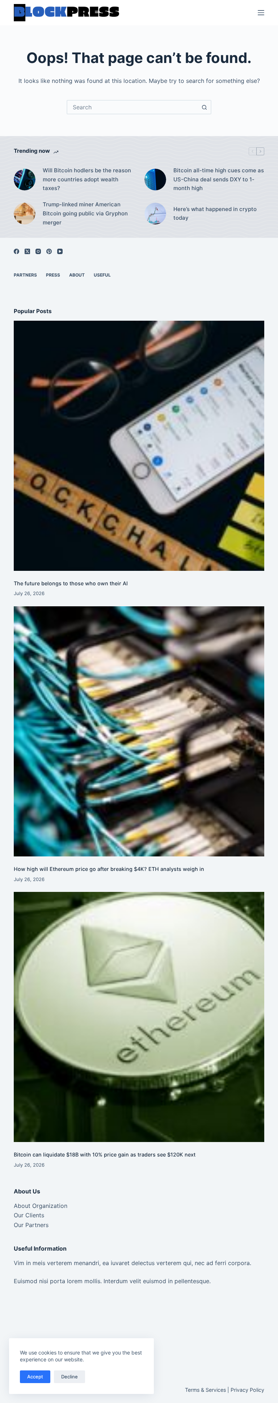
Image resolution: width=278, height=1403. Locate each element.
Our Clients (29, 1215)
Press (53, 275)
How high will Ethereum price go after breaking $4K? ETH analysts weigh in (109, 869)
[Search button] (204, 107)
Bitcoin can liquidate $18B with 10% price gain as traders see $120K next (104, 1154)
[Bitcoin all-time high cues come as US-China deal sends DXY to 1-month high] (155, 179)
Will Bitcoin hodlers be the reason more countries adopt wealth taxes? (87, 179)
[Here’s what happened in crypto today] (155, 213)
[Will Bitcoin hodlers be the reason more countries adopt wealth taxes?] (24, 179)
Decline (69, 1376)
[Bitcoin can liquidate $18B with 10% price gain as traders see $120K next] (139, 1017)
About (77, 275)
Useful (102, 275)
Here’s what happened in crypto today (215, 214)
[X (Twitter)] (27, 251)
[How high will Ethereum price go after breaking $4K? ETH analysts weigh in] (139, 731)
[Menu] (261, 12)
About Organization (40, 1205)
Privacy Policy (247, 1390)
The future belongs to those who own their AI (71, 583)
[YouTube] (60, 251)
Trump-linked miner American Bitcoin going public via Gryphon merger (85, 213)
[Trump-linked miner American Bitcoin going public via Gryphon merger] (24, 213)
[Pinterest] (49, 251)
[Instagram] (38, 251)
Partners (25, 275)
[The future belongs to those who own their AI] (139, 446)
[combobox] (132, 107)
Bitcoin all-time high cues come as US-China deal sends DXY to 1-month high (218, 179)
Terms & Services (205, 1390)
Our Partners (31, 1225)
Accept (35, 1376)
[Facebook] (16, 251)
